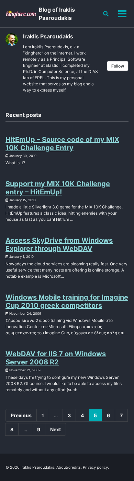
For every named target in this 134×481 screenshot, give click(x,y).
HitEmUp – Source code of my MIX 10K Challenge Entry (62, 143)
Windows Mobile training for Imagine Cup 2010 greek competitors (66, 301)
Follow (117, 66)
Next (55, 429)
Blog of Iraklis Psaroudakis (57, 13)
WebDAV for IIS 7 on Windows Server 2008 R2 (55, 358)
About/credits (68, 467)
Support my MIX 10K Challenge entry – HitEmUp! (57, 188)
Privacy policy (95, 467)
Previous (21, 415)
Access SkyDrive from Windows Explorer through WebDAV (59, 244)
